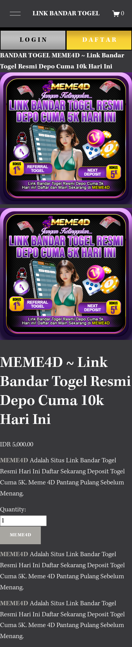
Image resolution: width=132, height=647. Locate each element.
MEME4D (14, 460)
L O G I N (33, 39)
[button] (20, 535)
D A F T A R (99, 39)
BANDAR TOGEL (25, 55)
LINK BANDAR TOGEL (66, 13)
